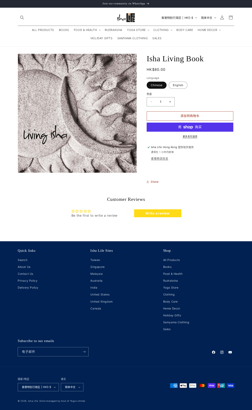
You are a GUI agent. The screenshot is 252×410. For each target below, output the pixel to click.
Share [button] (155, 181)
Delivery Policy (28, 287)
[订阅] (84, 351)
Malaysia (96, 273)
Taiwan (95, 260)
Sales (167, 329)
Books (167, 266)
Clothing (169, 294)
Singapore (97, 266)
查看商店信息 (159, 158)
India (93, 287)
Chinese (156, 85)
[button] (22, 17)
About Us (24, 266)
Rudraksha (170, 280)
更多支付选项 (190, 136)
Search (23, 260)
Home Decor (171, 308)
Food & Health (173, 273)
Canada (95, 308)
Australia (96, 280)
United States (99, 294)
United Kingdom (101, 301)
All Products (171, 260)
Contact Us (25, 273)
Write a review (157, 213)
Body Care (170, 301)
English (178, 85)
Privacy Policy (27, 280)
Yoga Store (171, 287)
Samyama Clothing (176, 322)
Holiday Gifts (172, 315)
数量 (149, 93)
